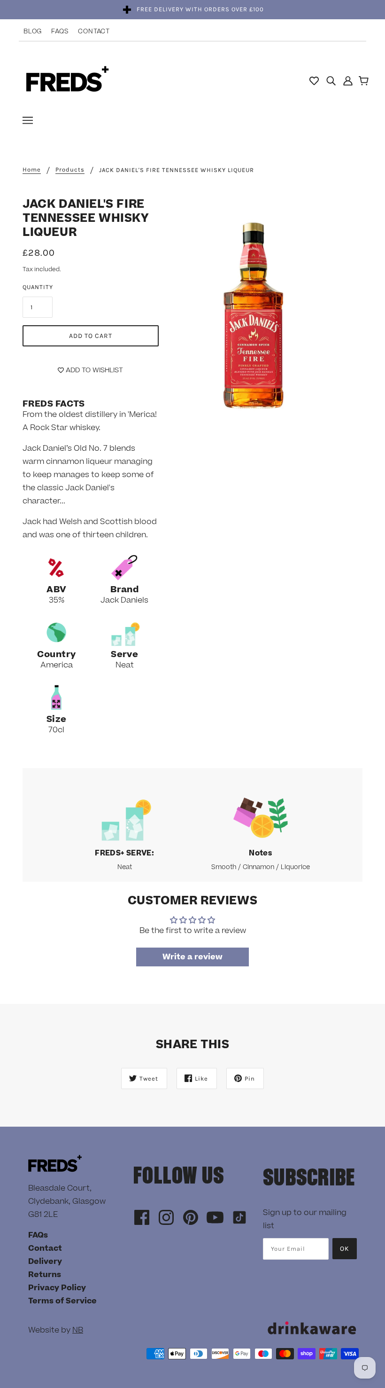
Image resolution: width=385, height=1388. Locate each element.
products (70, 169)
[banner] (67, 80)
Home (32, 169)
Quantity (38, 286)
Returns (44, 1274)
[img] (331, 80)
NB (77, 1330)
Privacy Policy (57, 1288)
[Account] (347, 80)
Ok (344, 1249)
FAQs (60, 31)
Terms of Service (62, 1301)
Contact (94, 31)
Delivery (45, 1261)
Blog (32, 31)
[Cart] (365, 82)
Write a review (192, 957)
